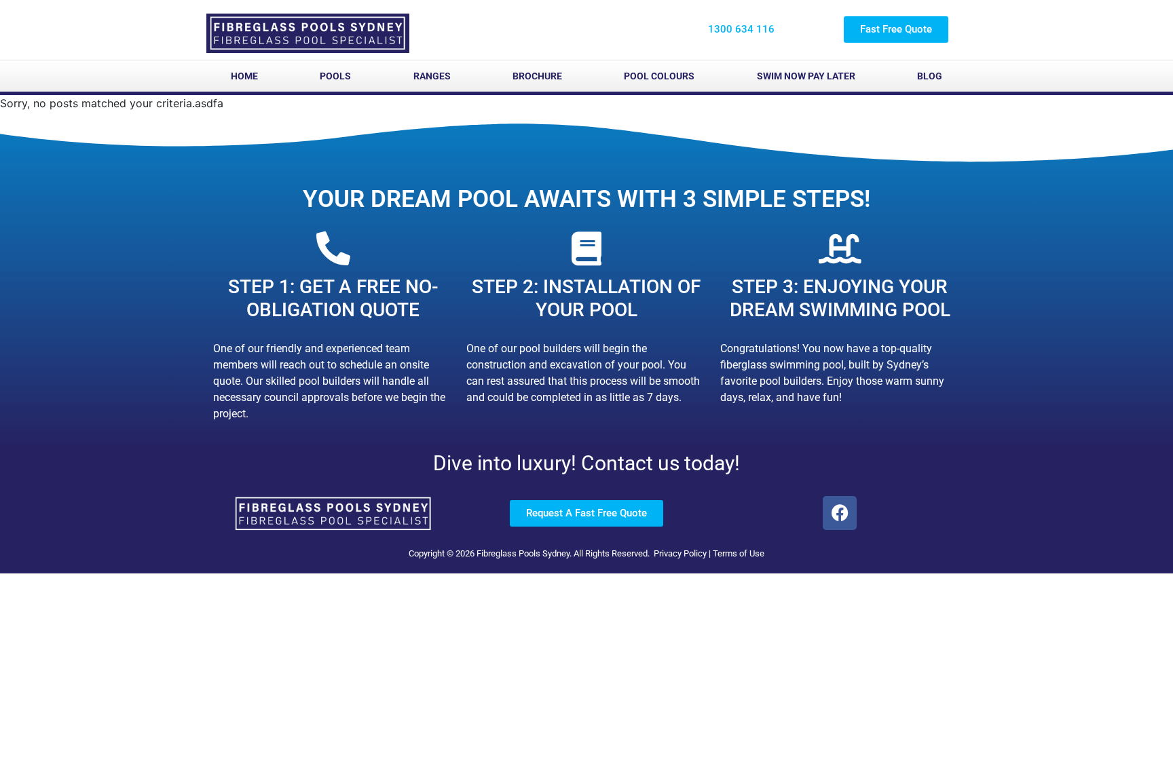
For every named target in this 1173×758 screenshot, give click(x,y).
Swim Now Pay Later (806, 76)
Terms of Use (738, 553)
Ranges (432, 76)
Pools (335, 76)
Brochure (537, 76)
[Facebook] (840, 513)
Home (244, 76)
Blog (929, 76)
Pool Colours (659, 76)
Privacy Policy (680, 553)
